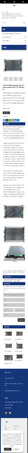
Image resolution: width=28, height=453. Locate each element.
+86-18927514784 (9, 378)
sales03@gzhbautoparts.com (12, 390)
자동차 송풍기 (5, 40)
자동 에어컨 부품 (6, 37)
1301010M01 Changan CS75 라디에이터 (9, 339)
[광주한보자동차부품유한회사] (14, 5)
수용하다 (16, 449)
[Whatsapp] (10, 413)
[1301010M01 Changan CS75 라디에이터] (9, 333)
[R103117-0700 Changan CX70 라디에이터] (19, 345)
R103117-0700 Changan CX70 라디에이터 (19, 351)
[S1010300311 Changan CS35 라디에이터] (19, 333)
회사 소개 (16, 426)
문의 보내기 (6, 112)
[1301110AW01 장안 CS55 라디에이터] (9, 345)
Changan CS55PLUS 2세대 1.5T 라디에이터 (9, 363)
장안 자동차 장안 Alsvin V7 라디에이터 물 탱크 (19, 360)
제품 (7, 12)
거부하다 (8, 449)
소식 (15, 428)
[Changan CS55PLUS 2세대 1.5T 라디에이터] (9, 357)
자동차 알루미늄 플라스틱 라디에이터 (11, 14)
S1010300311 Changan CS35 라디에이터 (19, 339)
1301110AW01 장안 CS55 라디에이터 (9, 351)
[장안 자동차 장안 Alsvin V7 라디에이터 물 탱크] (19, 356)
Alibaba (5, 116)
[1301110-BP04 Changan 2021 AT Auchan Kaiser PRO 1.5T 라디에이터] (13, 65)
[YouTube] (6, 413)
